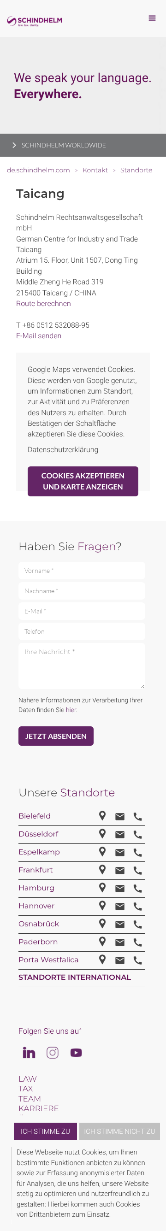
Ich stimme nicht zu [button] (119, 1131)
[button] (153, 1185)
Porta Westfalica (48, 960)
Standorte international (74, 977)
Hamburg (36, 888)
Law (27, 1079)
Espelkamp (39, 852)
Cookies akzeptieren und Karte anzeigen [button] (83, 481)
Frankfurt (35, 870)
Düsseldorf (38, 834)
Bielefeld (34, 816)
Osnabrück (38, 924)
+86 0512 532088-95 (55, 325)
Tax (25, 1089)
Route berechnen (43, 303)
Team (29, 1099)
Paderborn (38, 942)
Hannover (36, 906)
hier (71, 710)
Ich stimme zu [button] (45, 1131)
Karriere (38, 1108)
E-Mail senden (38, 335)
